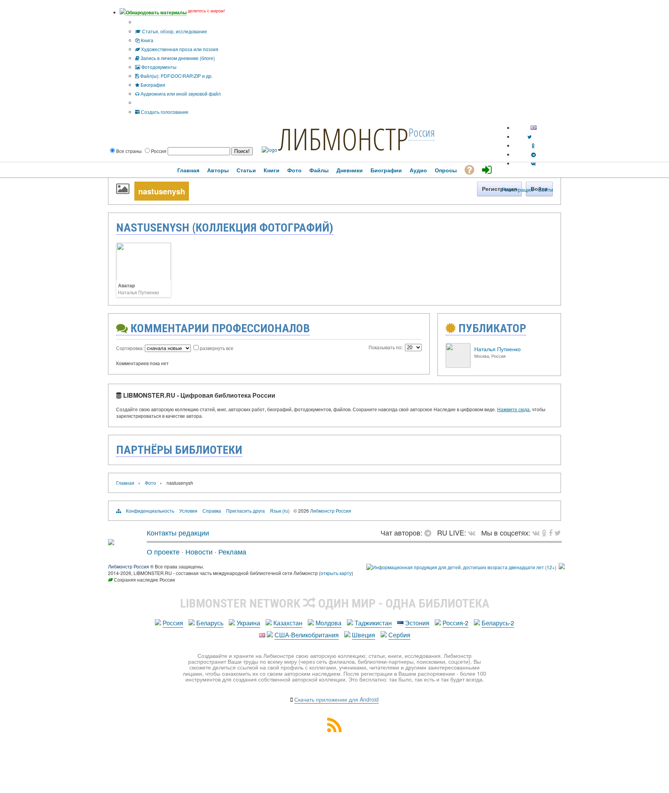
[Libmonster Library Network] (562, 567)
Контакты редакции (178, 532)
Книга (146, 40)
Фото (150, 482)
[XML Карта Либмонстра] (334, 729)
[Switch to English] (533, 127)
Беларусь (209, 622)
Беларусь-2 (498, 622)
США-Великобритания (306, 634)
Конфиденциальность (150, 510)
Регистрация (517, 189)
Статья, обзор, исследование (174, 31)
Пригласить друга (245, 510)
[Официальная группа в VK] (533, 163)
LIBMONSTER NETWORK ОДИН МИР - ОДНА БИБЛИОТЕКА (334, 603)
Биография (152, 84)
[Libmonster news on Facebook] (550, 532)
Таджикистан (373, 622)
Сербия (399, 634)
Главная (125, 482)
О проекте (163, 551)
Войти (545, 189)
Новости (199, 551)
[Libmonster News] (557, 532)
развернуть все (216, 348)
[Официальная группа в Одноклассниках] (533, 145)
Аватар (126, 285)
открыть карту (336, 573)
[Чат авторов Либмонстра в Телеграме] (533, 154)
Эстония (417, 622)
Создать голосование (164, 111)
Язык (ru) (280, 510)
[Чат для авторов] (429, 532)
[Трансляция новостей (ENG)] (529, 136)
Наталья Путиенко (138, 292)
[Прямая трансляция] (473, 532)
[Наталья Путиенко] (458, 365)
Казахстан (287, 622)
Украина (248, 622)
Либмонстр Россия (330, 510)
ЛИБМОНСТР (343, 138)
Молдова (328, 622)
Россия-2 (455, 622)
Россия (173, 622)
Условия (188, 510)
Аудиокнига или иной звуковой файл (180, 93)
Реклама (232, 551)
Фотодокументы (158, 67)
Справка (211, 510)
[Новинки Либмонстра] (544, 532)
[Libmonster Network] (461, 567)
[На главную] (111, 542)
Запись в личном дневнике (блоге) (177, 58)
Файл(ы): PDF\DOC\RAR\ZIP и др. (176, 75)
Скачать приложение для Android (336, 699)
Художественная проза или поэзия (179, 49)
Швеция (363, 634)
